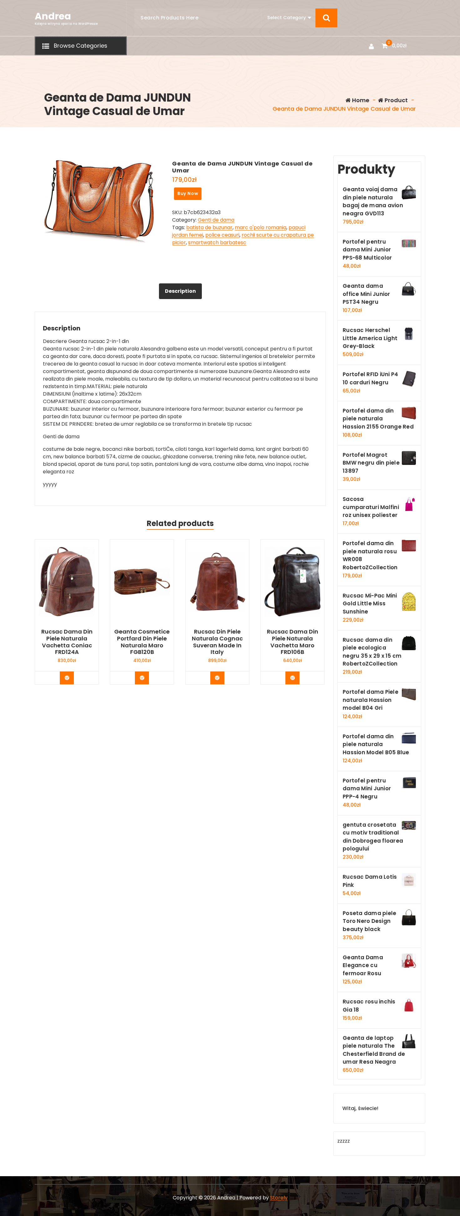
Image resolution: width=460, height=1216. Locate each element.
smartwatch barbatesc (217, 242)
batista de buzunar (209, 227)
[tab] (180, 291)
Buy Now (187, 193)
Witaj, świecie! (360, 1108)
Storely (279, 1197)
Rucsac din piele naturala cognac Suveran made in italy (217, 641)
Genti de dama (216, 220)
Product (395, 100)
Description (180, 291)
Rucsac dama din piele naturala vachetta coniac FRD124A (67, 641)
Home (360, 100)
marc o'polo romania (260, 227)
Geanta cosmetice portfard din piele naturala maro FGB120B (142, 641)
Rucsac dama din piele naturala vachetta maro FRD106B (292, 641)
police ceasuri (222, 235)
